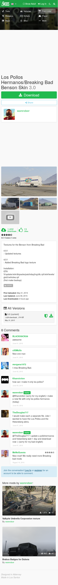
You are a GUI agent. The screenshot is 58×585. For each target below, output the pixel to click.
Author (27, 393)
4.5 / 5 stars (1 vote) (8, 238)
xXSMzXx (17, 350)
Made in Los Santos (10, 577)
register (38, 470)
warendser (23, 111)
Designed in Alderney (11, 574)
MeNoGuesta (19, 452)
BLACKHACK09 (20, 336)
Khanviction (18, 378)
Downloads (11, 231)
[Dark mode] (50, 3)
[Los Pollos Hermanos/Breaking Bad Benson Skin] (29, 181)
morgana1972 (19, 364)
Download (31, 94)
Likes (26, 231)
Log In (28, 470)
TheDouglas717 (20, 412)
